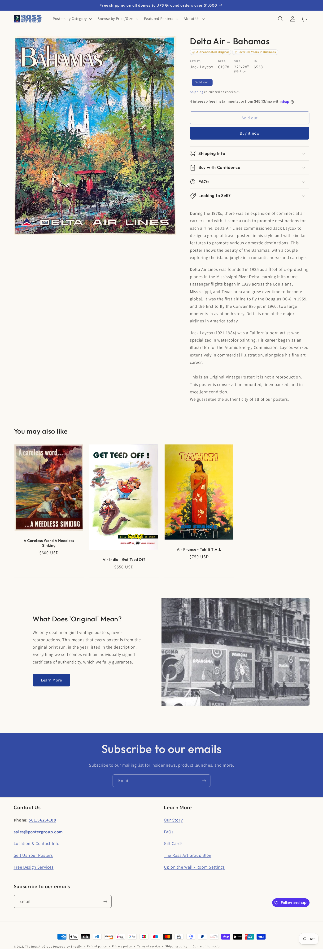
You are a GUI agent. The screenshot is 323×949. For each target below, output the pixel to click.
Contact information (207, 946)
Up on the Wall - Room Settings (194, 867)
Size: (237, 61)
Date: (222, 61)
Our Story (173, 820)
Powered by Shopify (67, 947)
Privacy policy (122, 946)
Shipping (196, 92)
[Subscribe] (204, 780)
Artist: (195, 61)
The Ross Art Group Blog (187, 855)
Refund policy (97, 946)
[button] (71, 18)
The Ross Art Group (38, 947)
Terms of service (148, 946)
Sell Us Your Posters (33, 855)
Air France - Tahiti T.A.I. (199, 549)
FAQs (169, 832)
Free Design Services (34, 867)
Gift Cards (173, 843)
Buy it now (250, 133)
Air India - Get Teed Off (124, 559)
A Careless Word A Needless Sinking (48, 542)
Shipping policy (176, 946)
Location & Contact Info (37, 843)
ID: (256, 61)
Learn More (51, 680)
